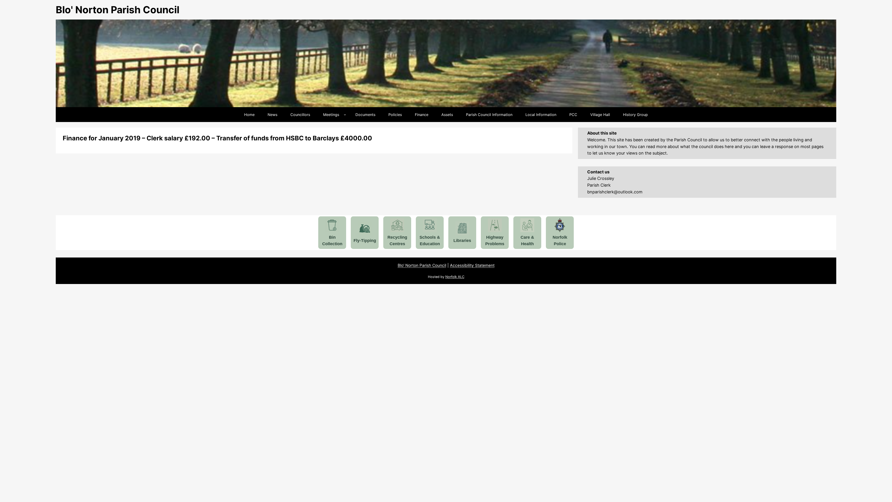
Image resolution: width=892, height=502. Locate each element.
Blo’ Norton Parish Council (422, 265)
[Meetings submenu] (345, 114)
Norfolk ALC (454, 277)
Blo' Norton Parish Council (117, 10)
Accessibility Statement (472, 265)
